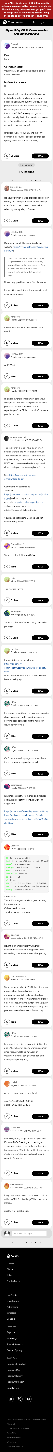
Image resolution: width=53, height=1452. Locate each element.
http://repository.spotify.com (29, 502)
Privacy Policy (11, 1424)
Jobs (9, 1275)
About (10, 1269)
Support (11, 1332)
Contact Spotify (14, 1350)
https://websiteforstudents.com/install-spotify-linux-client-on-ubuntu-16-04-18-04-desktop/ (26, 819)
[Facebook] (28, 1399)
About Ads (25, 1428)
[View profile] (7, 45)
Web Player (12, 1338)
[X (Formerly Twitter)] (19, 1399)
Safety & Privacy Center (21, 1419)
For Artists (12, 1295)
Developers (13, 1300)
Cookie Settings (13, 1428)
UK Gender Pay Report (15, 1446)
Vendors (11, 1318)
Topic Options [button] (26, 164)
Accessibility (11, 1433)
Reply (40, 156)
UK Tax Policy (11, 1442)
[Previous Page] (12, 180)
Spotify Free (13, 1387)
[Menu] (48, 22)
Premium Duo (13, 1369)
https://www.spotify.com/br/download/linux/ (26, 811)
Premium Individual (16, 1363)
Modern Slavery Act (14, 1437)
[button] (48, 46)
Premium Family (14, 1375)
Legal (9, 1419)
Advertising (12, 1306)
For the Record (14, 1281)
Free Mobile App (15, 1344)
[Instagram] (10, 1399)
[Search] (34, 22)
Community (15, 22)
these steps (10, 15)
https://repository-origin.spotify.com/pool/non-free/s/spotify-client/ (25, 667)
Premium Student (15, 1381)
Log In (41, 22)
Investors (11, 1312)
